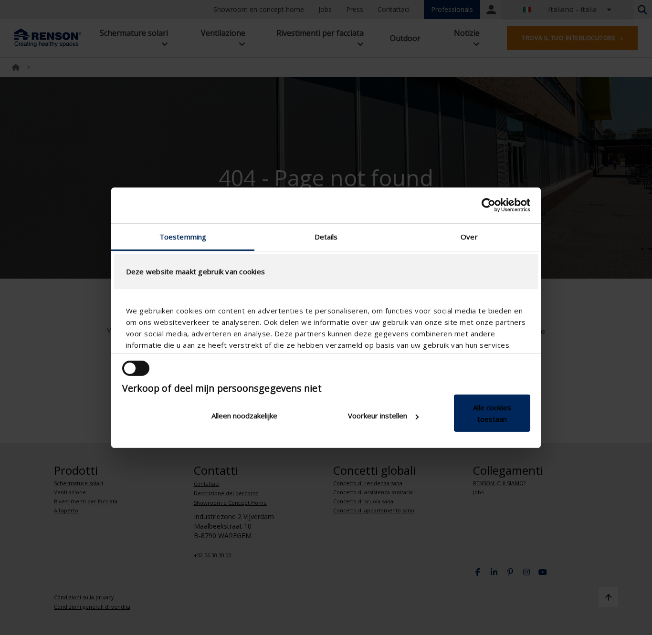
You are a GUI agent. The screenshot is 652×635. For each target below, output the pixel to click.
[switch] (135, 368)
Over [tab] (469, 236)
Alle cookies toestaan (492, 413)
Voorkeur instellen (377, 415)
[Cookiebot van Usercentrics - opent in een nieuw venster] (488, 205)
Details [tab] (326, 236)
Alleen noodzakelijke (244, 415)
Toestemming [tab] (182, 236)
